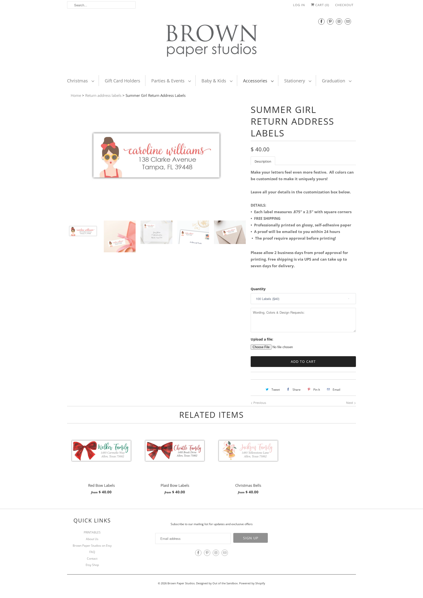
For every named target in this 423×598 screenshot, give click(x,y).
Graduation (334, 81)
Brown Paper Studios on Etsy (92, 545)
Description (263, 161)
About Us (92, 539)
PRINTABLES (92, 532)
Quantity (258, 289)
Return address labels (103, 95)
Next (350, 402)
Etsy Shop (92, 565)
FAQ (92, 552)
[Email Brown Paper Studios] (348, 21)
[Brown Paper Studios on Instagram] (339, 21)
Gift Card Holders (122, 81)
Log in (299, 5)
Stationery (295, 81)
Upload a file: (262, 339)
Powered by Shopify (252, 583)
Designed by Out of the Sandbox (217, 583)
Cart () (321, 5)
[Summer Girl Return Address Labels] (156, 213)
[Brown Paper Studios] (211, 41)
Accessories (256, 81)
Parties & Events (168, 81)
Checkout (344, 5)
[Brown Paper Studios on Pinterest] (330, 21)
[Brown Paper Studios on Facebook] (321, 21)
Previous (259, 402)
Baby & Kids (214, 81)
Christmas (78, 81)
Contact (92, 558)
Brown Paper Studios (181, 583)
